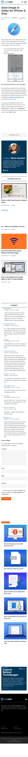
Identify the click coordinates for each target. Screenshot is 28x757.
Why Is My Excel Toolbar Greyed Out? (13, 568)
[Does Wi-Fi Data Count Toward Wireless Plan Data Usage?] (14, 241)
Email (3, 476)
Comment (4, 449)
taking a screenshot (14, 97)
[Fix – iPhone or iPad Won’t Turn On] (14, 217)
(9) (20, 19)
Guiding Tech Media (16, 705)
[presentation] (15, 533)
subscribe (16, 492)
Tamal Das (4, 282)
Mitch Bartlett (5, 17)
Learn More (6, 688)
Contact (16, 727)
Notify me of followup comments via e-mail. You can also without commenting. (13, 492)
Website (3, 483)
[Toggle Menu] (25, 2)
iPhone (13, 205)
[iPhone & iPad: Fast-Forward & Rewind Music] (14, 191)
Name (3, 468)
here (2, 710)
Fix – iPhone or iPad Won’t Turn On (13, 226)
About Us (3, 727)
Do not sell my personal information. (14, 741)
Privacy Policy (17, 728)
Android (13, 255)
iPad (9, 282)
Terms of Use (4, 728)
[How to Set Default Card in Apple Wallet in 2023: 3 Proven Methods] (14, 267)
